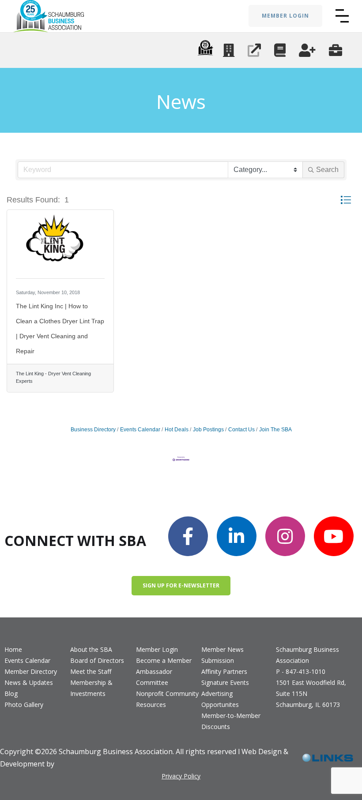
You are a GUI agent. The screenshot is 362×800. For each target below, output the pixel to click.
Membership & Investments (91, 688)
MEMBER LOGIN (285, 15)
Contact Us (241, 429)
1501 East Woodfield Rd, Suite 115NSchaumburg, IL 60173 (311, 693)
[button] (342, 15)
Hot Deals (177, 429)
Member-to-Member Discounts (230, 721)
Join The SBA (275, 429)
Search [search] (327, 169)
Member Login (157, 649)
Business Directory (93, 429)
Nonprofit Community (167, 693)
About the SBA (91, 649)
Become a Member (164, 660)
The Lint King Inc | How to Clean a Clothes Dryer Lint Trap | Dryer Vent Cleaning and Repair (60, 329)
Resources (151, 704)
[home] (48, 16)
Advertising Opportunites (220, 699)
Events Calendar (140, 429)
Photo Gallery (23, 704)
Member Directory (30, 671)
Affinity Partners (224, 671)
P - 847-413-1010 (300, 671)
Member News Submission (222, 655)
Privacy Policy (181, 776)
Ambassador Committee (154, 677)
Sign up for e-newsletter (181, 585)
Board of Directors (97, 660)
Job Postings (208, 429)
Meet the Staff (90, 671)
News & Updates (28, 682)
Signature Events (225, 682)
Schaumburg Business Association (307, 655)
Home (13, 649)
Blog (11, 693)
